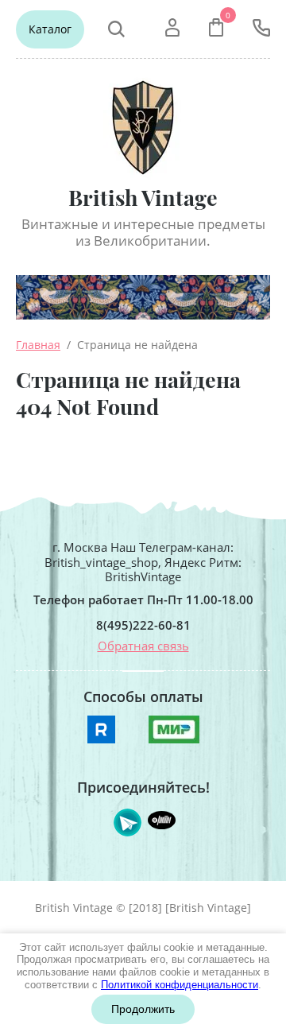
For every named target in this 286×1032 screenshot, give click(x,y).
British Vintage (143, 197)
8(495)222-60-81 (143, 625)
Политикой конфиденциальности (179, 985)
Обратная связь (143, 646)
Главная (38, 344)
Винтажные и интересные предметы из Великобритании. (143, 232)
